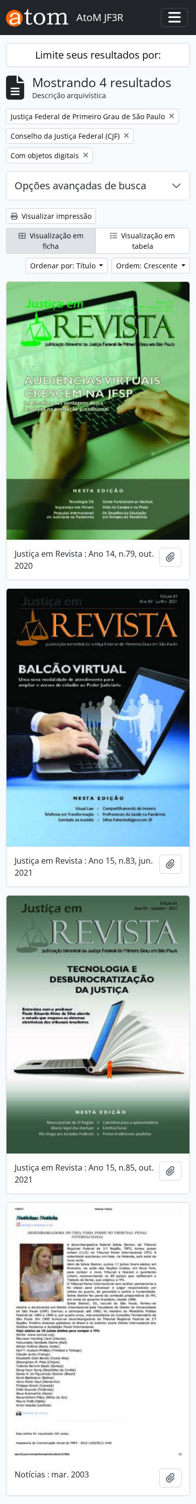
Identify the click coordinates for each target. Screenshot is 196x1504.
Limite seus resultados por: (98, 55)
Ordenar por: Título (63, 265)
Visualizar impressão (55, 216)
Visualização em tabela (147, 241)
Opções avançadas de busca (80, 185)
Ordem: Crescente (147, 265)
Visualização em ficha (55, 241)
